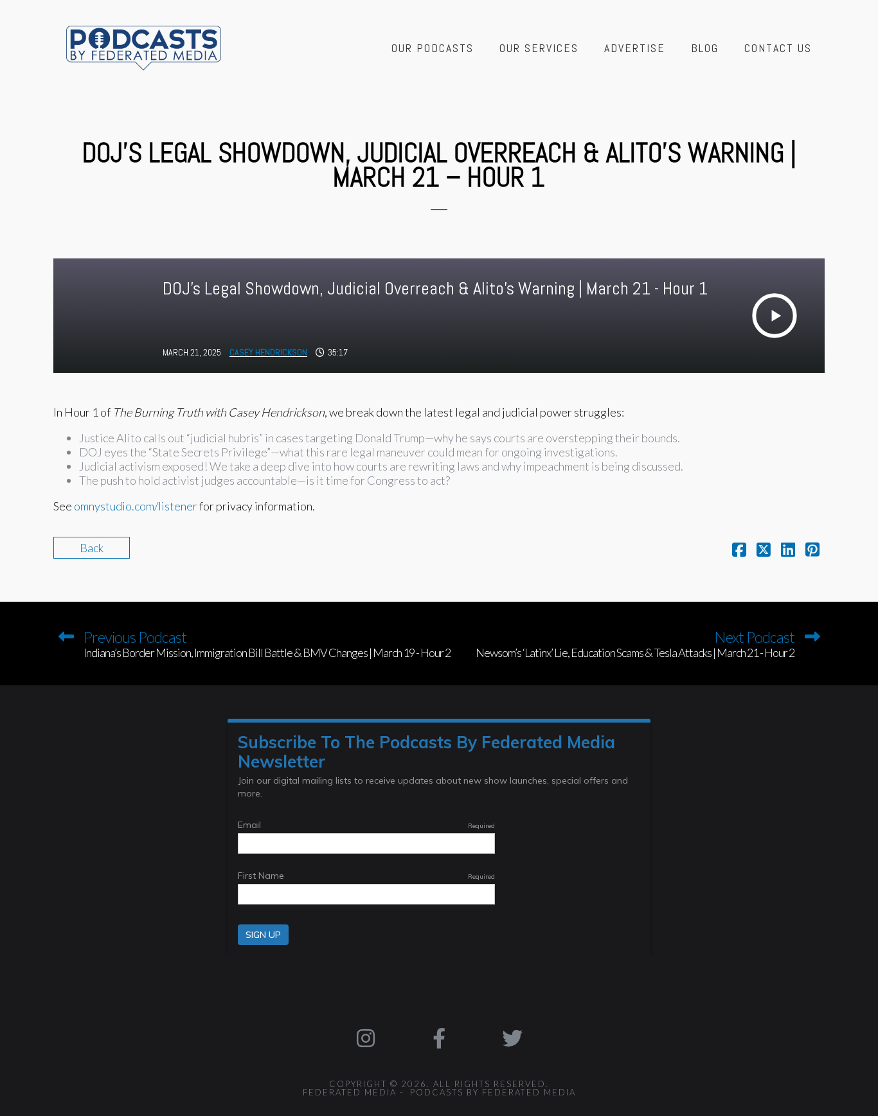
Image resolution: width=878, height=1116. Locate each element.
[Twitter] (512, 1038)
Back (91, 548)
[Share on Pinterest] (812, 551)
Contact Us (778, 47)
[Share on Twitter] (763, 551)
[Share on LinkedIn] (788, 551)
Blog (705, 47)
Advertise (634, 47)
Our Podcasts (432, 47)
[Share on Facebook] (739, 551)
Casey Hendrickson (268, 352)
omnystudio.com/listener (135, 506)
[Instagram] (366, 1038)
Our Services (538, 47)
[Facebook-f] (439, 1038)
